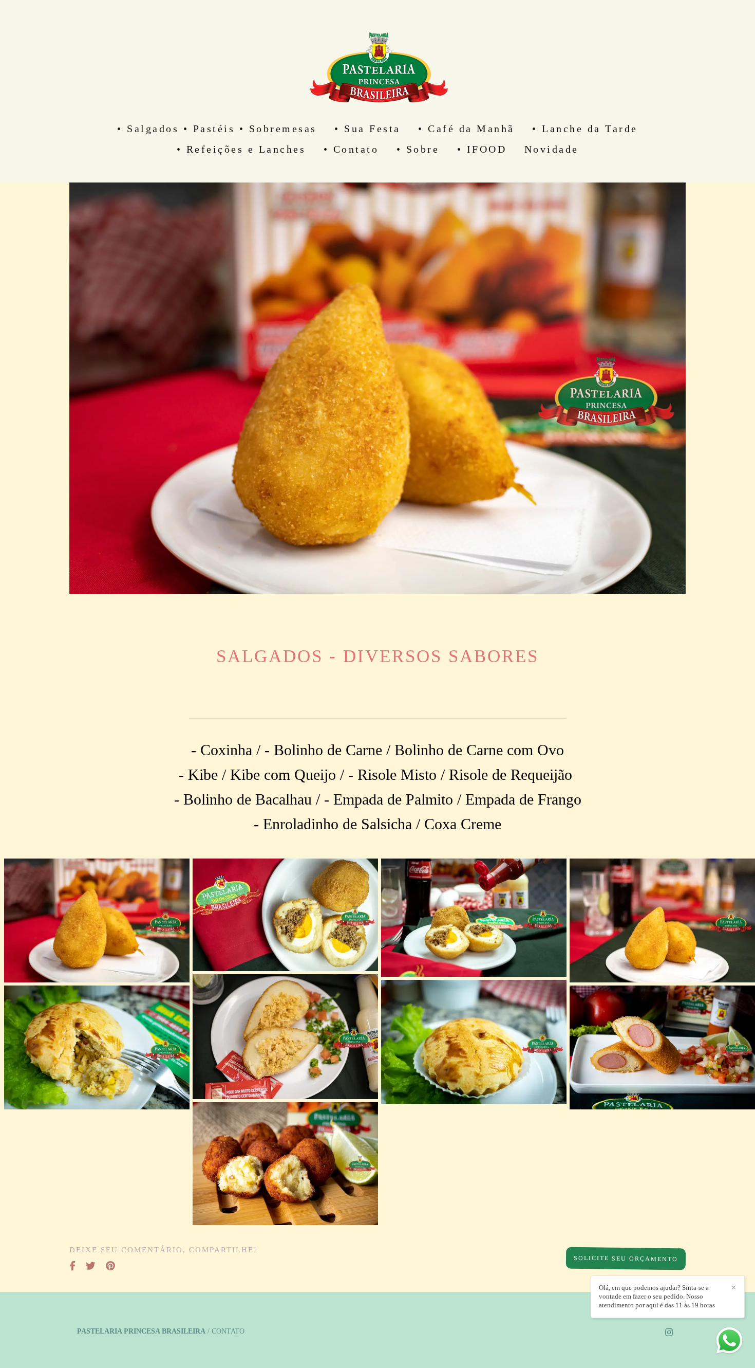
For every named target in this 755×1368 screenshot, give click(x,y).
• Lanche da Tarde (585, 128)
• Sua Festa (367, 128)
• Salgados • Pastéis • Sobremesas (217, 128)
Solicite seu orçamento (626, 1258)
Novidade (551, 149)
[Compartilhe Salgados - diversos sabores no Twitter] (91, 1266)
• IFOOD (482, 149)
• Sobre (418, 149)
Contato (228, 1331)
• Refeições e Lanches (241, 149)
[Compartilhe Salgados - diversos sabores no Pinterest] (110, 1266)
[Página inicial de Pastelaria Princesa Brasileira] (377, 59)
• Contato (351, 149)
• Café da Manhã (466, 128)
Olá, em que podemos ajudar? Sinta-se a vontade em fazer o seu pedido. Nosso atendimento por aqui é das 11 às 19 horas (657, 1296)
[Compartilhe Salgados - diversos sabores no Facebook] (72, 1266)
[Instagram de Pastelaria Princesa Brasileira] (669, 1333)
